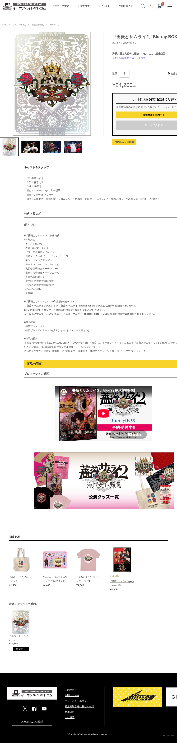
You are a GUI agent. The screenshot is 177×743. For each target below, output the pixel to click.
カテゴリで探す (60, 6)
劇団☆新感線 (38, 25)
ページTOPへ (168, 735)
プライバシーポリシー (77, 701)
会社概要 (69, 717)
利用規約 (69, 711)
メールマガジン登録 (32, 721)
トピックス (104, 6)
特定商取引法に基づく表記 (79, 706)
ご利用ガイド (125, 6)
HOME (4, 25)
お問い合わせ (72, 695)
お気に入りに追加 (124, 141)
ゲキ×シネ (54, 25)
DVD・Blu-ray (19, 25)
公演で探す (83, 6)
